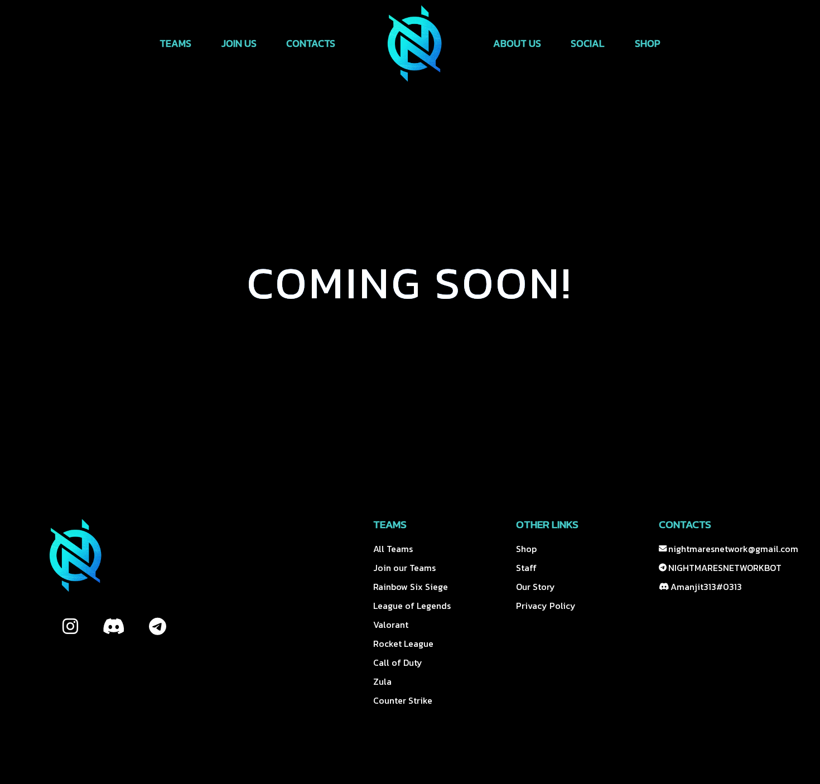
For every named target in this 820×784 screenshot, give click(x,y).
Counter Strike (402, 700)
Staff (526, 567)
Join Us (239, 43)
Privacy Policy (546, 605)
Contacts (310, 43)
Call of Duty (397, 662)
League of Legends (412, 605)
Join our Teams (404, 567)
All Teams (393, 548)
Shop (647, 43)
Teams (175, 43)
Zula (382, 681)
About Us (517, 43)
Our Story (535, 586)
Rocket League (403, 643)
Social (588, 43)
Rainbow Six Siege (410, 586)
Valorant (390, 624)
